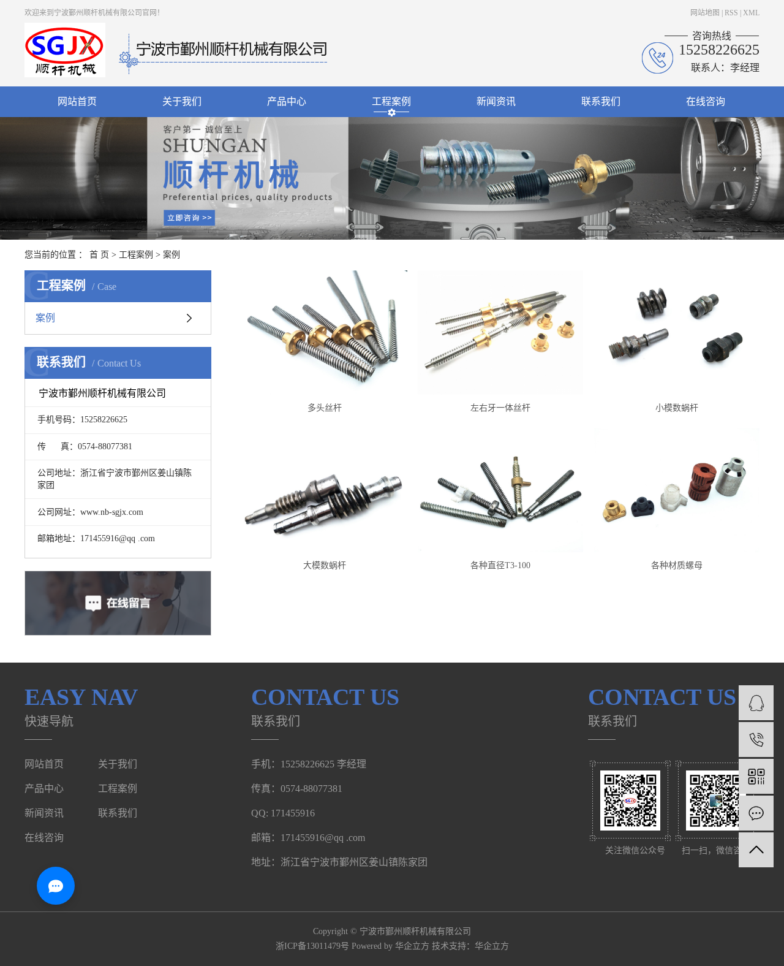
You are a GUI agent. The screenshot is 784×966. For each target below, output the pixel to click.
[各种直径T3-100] (500, 490)
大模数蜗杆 (324, 565)
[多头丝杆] (324, 332)
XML (751, 13)
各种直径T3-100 (500, 565)
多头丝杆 (324, 408)
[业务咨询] (756, 702)
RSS (731, 13)
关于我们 (182, 101)
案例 (171, 254)
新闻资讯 (496, 101)
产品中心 (286, 101)
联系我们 (600, 101)
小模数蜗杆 (676, 408)
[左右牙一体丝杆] (500, 332)
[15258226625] (756, 739)
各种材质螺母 (677, 565)
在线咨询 (705, 101)
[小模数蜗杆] (677, 332)
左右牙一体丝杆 (500, 408)
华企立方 (492, 946)
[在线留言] (756, 813)
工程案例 (391, 101)
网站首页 (77, 101)
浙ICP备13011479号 (312, 946)
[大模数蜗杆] (324, 490)
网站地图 (705, 13)
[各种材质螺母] (677, 490)
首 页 (99, 254)
